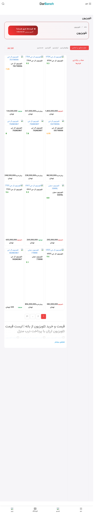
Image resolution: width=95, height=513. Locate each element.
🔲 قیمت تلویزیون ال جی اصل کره (32, 337)
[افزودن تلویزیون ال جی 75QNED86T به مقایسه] (8, 122)
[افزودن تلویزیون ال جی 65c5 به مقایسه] (28, 187)
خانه (85, 27)
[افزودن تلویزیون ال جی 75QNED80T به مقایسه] (28, 122)
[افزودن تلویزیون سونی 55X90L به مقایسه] (49, 187)
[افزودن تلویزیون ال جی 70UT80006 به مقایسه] (8, 58)
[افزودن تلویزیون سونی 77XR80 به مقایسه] (28, 251)
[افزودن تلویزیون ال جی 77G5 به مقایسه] (8, 187)
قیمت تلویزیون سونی (54, 337)
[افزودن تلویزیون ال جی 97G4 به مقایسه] (49, 58)
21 (27, 316)
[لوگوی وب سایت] (46, 3)
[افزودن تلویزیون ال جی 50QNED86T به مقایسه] (8, 251)
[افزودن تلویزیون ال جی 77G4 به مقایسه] (28, 58)
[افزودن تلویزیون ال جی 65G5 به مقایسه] (49, 251)
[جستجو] (3, 3)
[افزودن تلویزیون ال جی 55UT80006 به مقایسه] (49, 122)
